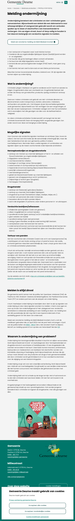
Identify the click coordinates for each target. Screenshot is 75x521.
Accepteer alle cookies (37, 505)
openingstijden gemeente (17, 457)
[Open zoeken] (65, 2)
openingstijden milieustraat (18, 472)
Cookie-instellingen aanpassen (37, 517)
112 (59, 327)
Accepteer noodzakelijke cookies (37, 511)
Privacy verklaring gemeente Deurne (22, 500)
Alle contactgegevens (16, 477)
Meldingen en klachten (29, 8)
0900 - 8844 (30, 325)
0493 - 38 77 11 (13, 455)
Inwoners (16, 8)
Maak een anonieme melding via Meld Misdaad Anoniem (32, 42)
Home (9, 8)
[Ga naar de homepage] (22, 2)
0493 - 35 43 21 (13, 470)
